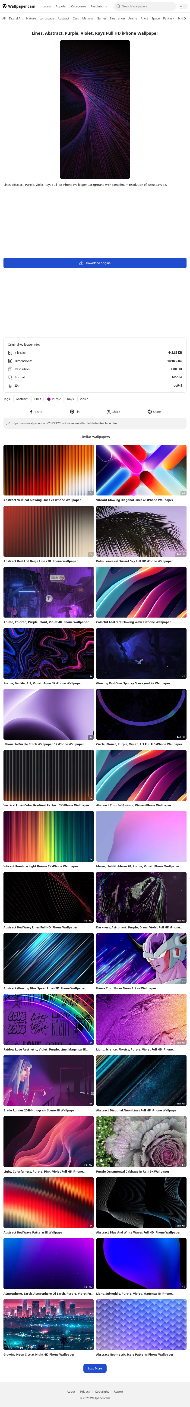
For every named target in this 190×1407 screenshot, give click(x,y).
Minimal (87, 18)
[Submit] (118, 6)
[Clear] (171, 6)
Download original (98, 263)
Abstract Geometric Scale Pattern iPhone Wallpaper (135, 1354)
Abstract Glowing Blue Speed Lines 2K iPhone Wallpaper (44, 988)
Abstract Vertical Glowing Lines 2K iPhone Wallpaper (42, 500)
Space (156, 18)
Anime (132, 18)
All (4, 18)
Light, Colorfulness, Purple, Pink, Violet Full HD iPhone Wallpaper (43, 1171)
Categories (78, 6)
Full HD (176, 369)
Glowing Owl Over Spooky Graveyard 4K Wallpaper (133, 683)
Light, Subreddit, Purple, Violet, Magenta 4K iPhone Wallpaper (134, 1293)
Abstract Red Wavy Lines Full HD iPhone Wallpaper (40, 927)
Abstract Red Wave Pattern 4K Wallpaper (33, 1232)
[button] (35, 411)
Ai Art (144, 18)
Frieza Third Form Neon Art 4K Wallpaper (126, 988)
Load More (95, 1368)
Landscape (46, 18)
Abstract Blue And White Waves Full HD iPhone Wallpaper (138, 1232)
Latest (46, 6)
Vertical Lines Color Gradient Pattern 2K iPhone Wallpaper (46, 805)
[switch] (183, 6)
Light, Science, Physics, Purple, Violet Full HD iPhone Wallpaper (134, 1049)
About (71, 1391)
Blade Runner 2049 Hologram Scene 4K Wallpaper (39, 1110)
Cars (76, 18)
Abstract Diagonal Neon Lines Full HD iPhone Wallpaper (137, 1110)
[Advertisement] (95, 223)
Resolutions (99, 6)
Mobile (177, 377)
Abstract (63, 18)
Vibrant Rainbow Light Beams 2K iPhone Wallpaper (40, 866)
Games (101, 18)
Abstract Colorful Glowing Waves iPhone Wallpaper (133, 805)
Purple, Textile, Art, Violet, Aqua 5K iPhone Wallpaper (42, 683)
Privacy (85, 1391)
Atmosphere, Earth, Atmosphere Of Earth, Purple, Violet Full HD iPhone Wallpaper (48, 1293)
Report (118, 1391)
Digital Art (16, 18)
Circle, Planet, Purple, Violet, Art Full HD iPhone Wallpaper (139, 744)
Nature (31, 18)
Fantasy (168, 18)
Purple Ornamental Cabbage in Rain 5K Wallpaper (132, 1171)
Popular (61, 6)
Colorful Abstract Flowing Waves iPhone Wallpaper (133, 622)
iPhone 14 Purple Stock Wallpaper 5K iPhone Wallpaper (43, 744)
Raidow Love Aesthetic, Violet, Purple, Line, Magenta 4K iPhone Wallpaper (44, 1049)
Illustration (117, 18)
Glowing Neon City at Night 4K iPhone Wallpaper (39, 1354)
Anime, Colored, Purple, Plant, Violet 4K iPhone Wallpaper (46, 622)
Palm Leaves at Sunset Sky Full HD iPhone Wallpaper (134, 561)
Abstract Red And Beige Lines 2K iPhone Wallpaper (40, 561)
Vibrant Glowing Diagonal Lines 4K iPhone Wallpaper (134, 500)
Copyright (102, 1391)
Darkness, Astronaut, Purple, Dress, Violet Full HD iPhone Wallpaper (138, 927)
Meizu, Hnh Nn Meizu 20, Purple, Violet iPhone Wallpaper (138, 866)
